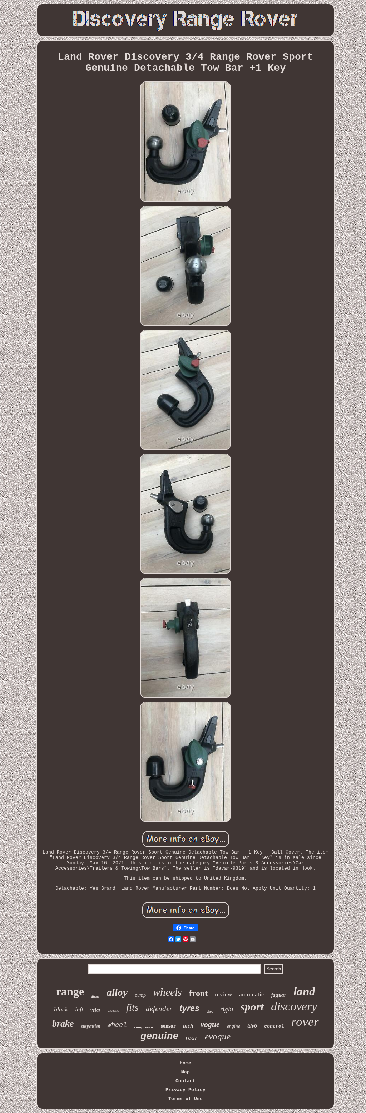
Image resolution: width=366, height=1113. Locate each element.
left (79, 1009)
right (226, 1009)
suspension (90, 1026)
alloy (117, 992)
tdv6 (252, 1026)
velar (95, 1010)
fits (132, 1007)
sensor (168, 1026)
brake (63, 1023)
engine (233, 1026)
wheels (167, 992)
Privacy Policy (185, 1090)
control (274, 1026)
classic (113, 1010)
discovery (294, 1006)
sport (252, 1006)
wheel (117, 1025)
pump (140, 995)
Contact (185, 1081)
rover (305, 1022)
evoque (218, 1036)
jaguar (278, 995)
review (223, 994)
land (304, 991)
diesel (95, 996)
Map (185, 1072)
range (70, 991)
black (61, 1009)
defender (159, 1008)
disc (210, 1011)
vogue (210, 1024)
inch (188, 1026)
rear (192, 1037)
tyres (189, 1008)
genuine (159, 1035)
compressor (144, 1027)
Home (185, 1063)
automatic (251, 994)
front (198, 993)
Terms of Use (185, 1099)
